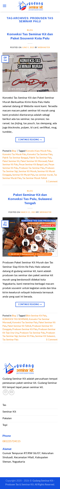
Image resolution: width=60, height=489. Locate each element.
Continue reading (30, 140)
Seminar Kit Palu (26, 336)
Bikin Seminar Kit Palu (36, 316)
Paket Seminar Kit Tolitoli (19, 326)
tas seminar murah (44, 175)
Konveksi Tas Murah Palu (14, 154)
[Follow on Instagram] (5, 392)
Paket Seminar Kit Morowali (33, 161)
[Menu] (4, 6)
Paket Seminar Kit (11, 161)
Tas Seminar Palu (10, 340)
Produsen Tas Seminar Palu (31, 168)
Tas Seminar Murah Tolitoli (34, 178)
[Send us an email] (11, 392)
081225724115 (11, 441)
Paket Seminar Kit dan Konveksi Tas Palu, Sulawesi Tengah (30, 199)
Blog (30, 30)
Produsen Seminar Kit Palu (24, 329)
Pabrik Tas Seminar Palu (40, 158)
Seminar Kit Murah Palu (23, 175)
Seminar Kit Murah (27, 171)
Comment (52, 182)
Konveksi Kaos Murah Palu (38, 151)
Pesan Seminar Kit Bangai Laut (33, 165)
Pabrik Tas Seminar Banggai (15, 158)
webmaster (44, 47)
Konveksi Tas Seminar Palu (39, 154)
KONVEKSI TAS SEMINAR (15, 319)
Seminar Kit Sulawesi (45, 336)
